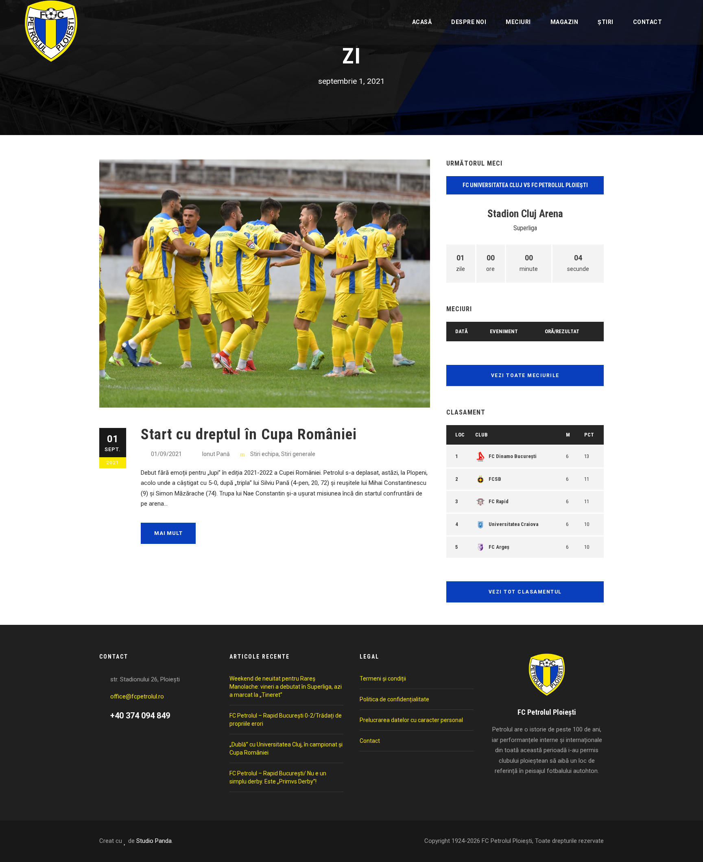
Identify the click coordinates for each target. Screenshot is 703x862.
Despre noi (468, 22)
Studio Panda (154, 841)
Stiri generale (298, 454)
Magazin (564, 22)
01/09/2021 (166, 454)
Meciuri (518, 22)
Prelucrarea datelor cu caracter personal (411, 720)
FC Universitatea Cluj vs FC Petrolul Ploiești (525, 185)
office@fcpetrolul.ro (137, 696)
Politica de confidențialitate (394, 699)
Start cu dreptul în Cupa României (249, 434)
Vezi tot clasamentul (525, 592)
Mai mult (168, 533)
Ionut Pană (216, 454)
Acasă (422, 22)
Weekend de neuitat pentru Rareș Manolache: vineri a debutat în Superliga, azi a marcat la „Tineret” (285, 686)
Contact (647, 22)
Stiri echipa (264, 454)
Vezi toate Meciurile (525, 375)
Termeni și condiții (383, 678)
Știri (605, 22)
